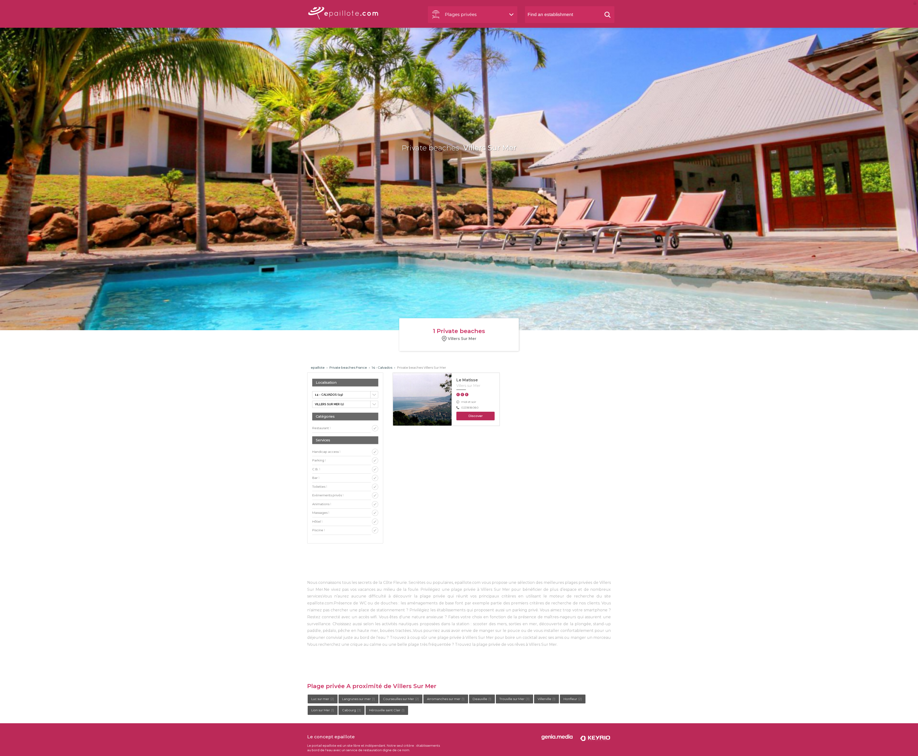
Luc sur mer (322, 699)
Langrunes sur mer (358, 699)
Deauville (482, 699)
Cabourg (351, 710)
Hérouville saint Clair (386, 710)
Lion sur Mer (322, 710)
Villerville (546, 699)
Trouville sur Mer (514, 699)
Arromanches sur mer (445, 699)
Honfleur (572, 699)
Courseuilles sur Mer (401, 699)
